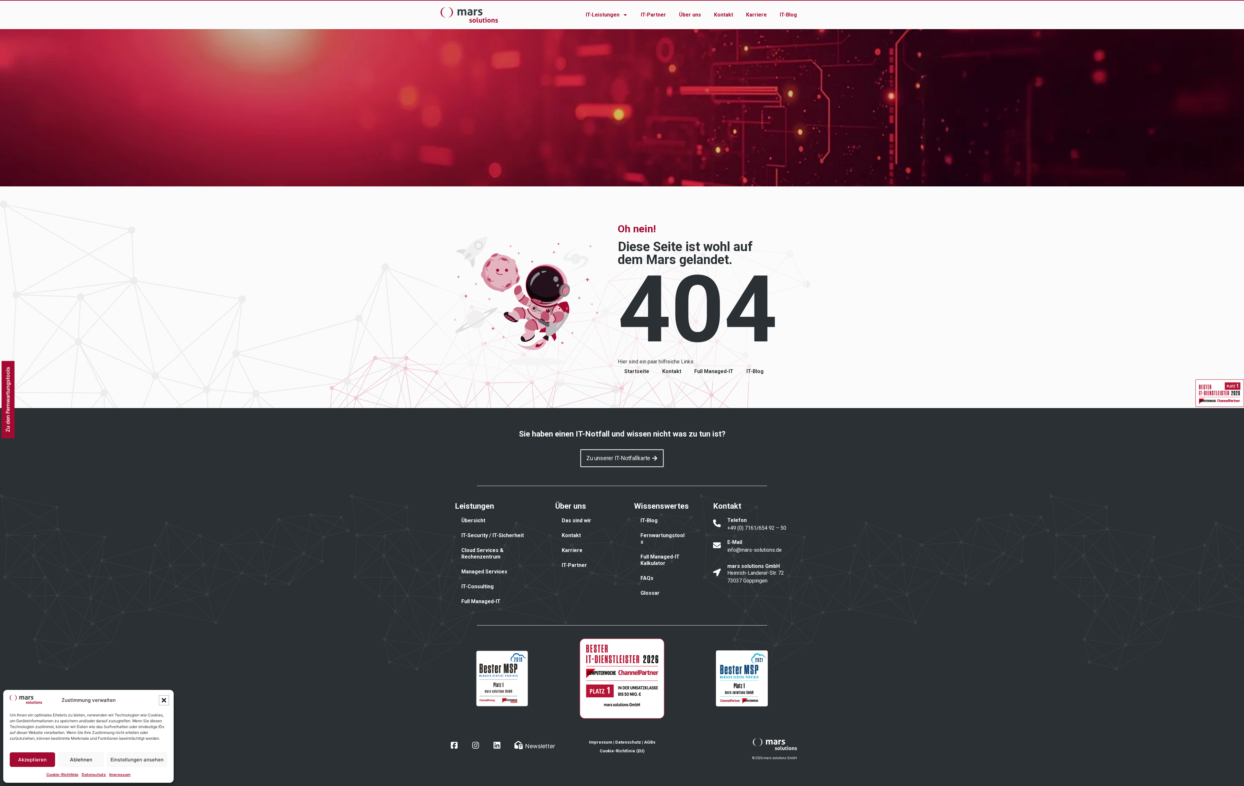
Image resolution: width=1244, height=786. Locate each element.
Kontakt (723, 15)
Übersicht (473, 520)
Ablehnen (81, 760)
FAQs (646, 578)
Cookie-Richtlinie (62, 774)
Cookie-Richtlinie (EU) (622, 750)
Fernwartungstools (662, 538)
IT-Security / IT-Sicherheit (492, 535)
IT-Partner (653, 15)
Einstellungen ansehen (137, 760)
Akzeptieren (32, 760)
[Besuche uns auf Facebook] (454, 745)
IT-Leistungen (602, 15)
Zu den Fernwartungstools (7, 399)
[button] (164, 700)
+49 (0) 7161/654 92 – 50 (756, 528)
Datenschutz (94, 774)
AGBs (649, 742)
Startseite (636, 371)
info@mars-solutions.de (754, 550)
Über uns (690, 15)
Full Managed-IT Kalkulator (660, 560)
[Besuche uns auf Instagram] (475, 745)
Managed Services (484, 572)
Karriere (756, 15)
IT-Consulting (477, 586)
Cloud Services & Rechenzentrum (482, 553)
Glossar (650, 593)
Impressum (120, 774)
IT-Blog (788, 15)
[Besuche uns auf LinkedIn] (497, 745)
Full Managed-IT (713, 371)
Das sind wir (576, 520)
